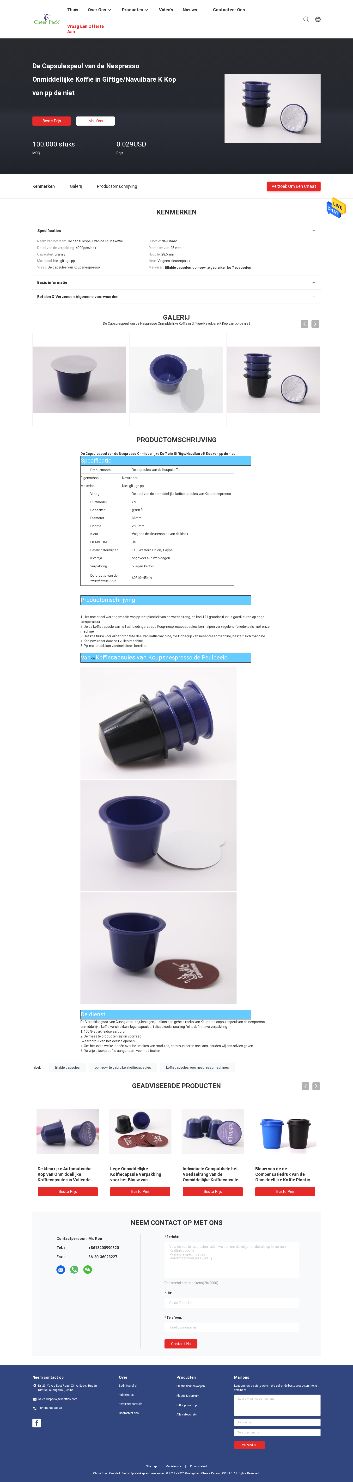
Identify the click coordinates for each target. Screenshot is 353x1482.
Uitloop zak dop (186, 1405)
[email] (60, 1269)
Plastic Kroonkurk (187, 1395)
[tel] (101, 1269)
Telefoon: (174, 1317)
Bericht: (172, 1237)
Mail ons (95, 121)
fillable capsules (67, 1067)
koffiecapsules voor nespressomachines (197, 1067)
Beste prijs (52, 121)
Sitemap (151, 1466)
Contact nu (181, 1344)
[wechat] (87, 1269)
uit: (169, 1293)
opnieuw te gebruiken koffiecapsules (123, 1067)
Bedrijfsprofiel (128, 1385)
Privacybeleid (198, 1466)
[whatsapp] (74, 1269)
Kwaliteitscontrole (130, 1404)
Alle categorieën (186, 1414)
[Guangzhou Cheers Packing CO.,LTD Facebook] (36, 1423)
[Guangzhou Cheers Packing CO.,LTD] (47, 19)
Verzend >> (249, 1445)
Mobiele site (173, 1466)
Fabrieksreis (126, 1395)
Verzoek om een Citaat (294, 186)
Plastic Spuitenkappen (190, 1386)
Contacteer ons (129, 1413)
